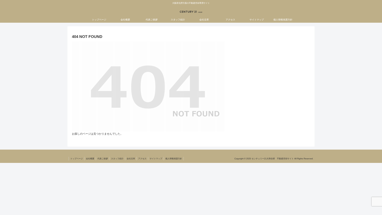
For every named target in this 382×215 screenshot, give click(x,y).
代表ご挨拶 (102, 158)
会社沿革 (131, 158)
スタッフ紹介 (117, 158)
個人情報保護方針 (173, 158)
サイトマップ (156, 158)
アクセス (142, 158)
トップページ (76, 158)
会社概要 (90, 158)
